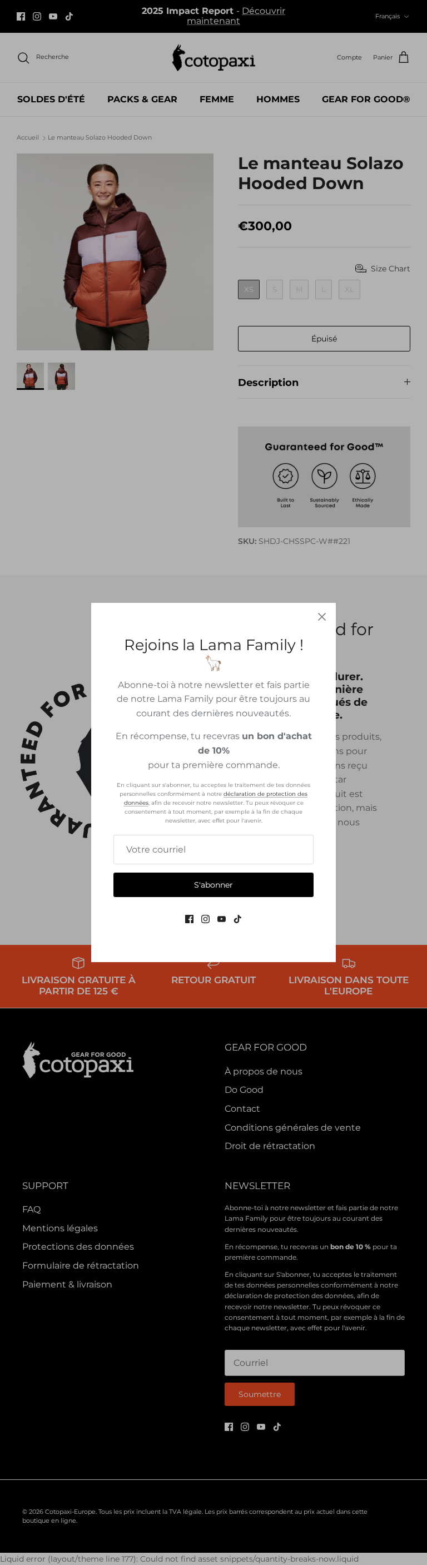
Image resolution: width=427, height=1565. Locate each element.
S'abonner (213, 885)
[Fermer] (322, 617)
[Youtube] (221, 919)
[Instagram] (205, 919)
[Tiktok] (238, 919)
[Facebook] (189, 919)
